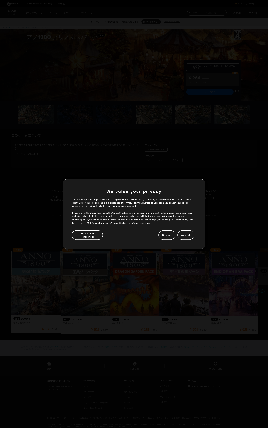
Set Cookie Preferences (87, 235)
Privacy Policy (132, 202)
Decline (166, 235)
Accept (185, 235)
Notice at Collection (153, 202)
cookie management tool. (123, 206)
